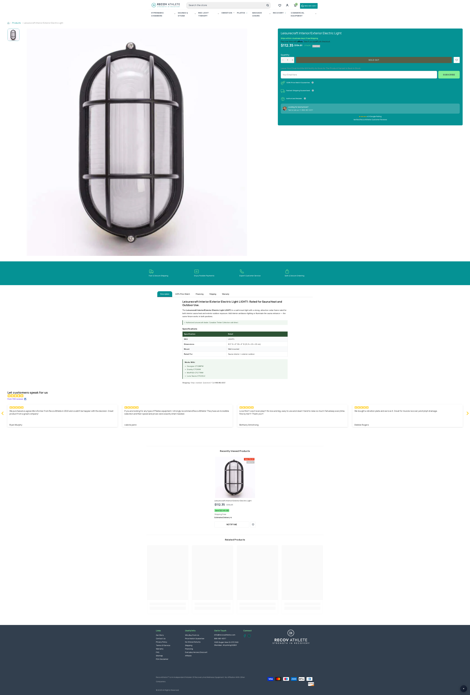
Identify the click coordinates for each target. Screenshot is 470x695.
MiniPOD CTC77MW (195, 373)
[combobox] (226, 5)
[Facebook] (244, 636)
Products (16, 23)
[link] (457, 60)
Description (164, 294)
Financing (199, 294)
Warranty (225, 294)
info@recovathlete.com (224, 635)
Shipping (212, 294)
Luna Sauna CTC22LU (196, 376)
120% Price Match (182, 294)
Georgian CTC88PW (195, 366)
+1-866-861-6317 (306, 110)
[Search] (228, 5)
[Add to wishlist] (253, 524)
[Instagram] (248, 636)
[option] (137, 142)
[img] (236, 395)
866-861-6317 (220, 638)
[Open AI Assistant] (463, 688)
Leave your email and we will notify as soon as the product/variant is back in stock (321, 68)
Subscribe (449, 74)
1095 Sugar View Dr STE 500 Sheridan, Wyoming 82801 (226, 643)
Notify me (232, 524)
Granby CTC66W (194, 369)
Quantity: (285, 54)
